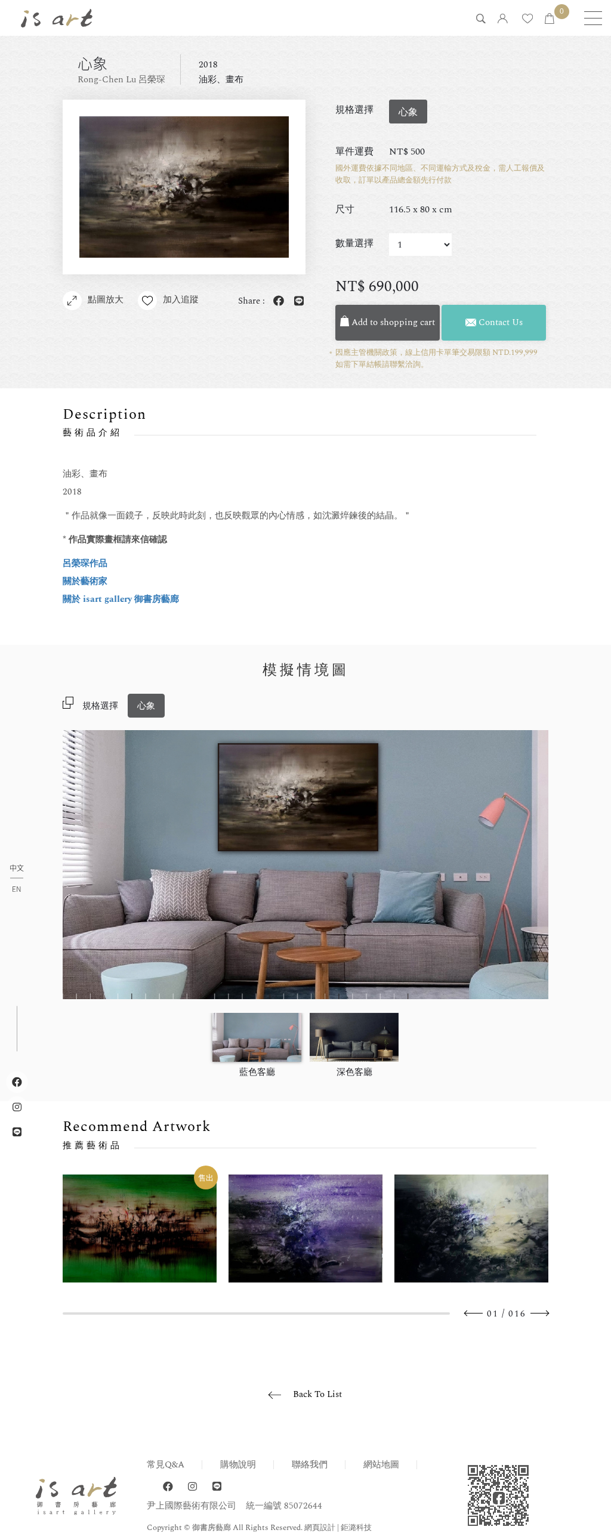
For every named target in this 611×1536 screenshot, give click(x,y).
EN (16, 888)
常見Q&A (165, 1465)
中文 (17, 868)
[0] (549, 19)
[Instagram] (192, 1487)
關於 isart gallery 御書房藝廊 (121, 599)
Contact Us (499, 322)
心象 (146, 706)
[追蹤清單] (527, 19)
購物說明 (238, 1465)
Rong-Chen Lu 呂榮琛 (121, 79)
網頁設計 (319, 1528)
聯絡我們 (310, 1465)
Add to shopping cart (392, 322)
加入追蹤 (181, 300)
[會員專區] (503, 19)
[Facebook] (168, 1487)
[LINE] (217, 1487)
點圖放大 (106, 300)
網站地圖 (381, 1465)
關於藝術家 (85, 581)
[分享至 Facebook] (276, 301)
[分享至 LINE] (297, 301)
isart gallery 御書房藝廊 (56, 18)
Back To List (317, 1394)
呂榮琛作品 (85, 563)
